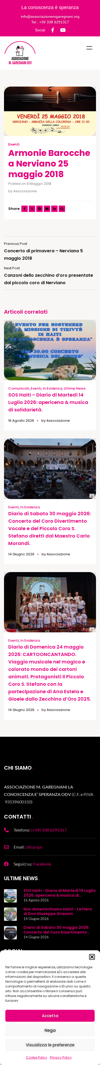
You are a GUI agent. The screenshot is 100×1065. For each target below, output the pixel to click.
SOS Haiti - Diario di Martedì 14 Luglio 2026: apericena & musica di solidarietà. (59, 895)
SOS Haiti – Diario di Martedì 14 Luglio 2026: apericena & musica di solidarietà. (48, 402)
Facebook (42, 863)
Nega (50, 1030)
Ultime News (75, 388)
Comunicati (18, 388)
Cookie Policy (36, 1057)
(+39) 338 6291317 (49, 829)
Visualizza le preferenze (50, 1045)
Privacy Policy (61, 1057)
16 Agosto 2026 (21, 420)
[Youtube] (63, 30)
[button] (92, 957)
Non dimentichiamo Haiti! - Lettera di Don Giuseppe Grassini (57, 911)
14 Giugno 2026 (21, 554)
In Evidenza (52, 388)
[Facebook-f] (52, 30)
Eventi (13, 144)
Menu (89, 47)
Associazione (25, 191)
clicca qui (34, 846)
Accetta (50, 1016)
